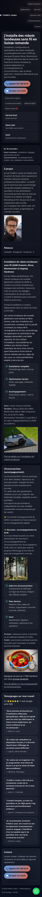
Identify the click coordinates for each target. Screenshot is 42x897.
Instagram (17, 252)
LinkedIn (8, 252)
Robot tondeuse (34, 4)
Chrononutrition (34, 21)
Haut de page (6, 892)
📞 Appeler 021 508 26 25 (17, 83)
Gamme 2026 (35, 15)
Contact (37, 26)
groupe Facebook (20, 679)
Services (37, 9)
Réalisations (25, 9)
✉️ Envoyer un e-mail (16, 91)
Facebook (27, 252)
